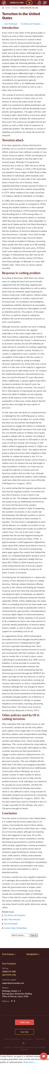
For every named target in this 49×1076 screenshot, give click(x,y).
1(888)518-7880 (17, 2)
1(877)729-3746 (9, 975)
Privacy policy (27, 1039)
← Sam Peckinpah (9, 24)
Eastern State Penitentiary (15, 928)
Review (15, 8)
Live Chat (43, 1056)
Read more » (29, 1062)
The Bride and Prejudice (14, 915)
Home (7, 8)
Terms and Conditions (12, 1039)
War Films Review (12, 919)
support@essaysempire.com (13, 983)
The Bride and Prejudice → (32, 24)
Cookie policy (40, 1039)
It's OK (9, 1068)
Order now (24, 1022)
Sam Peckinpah (10, 923)
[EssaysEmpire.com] (4, 3)
